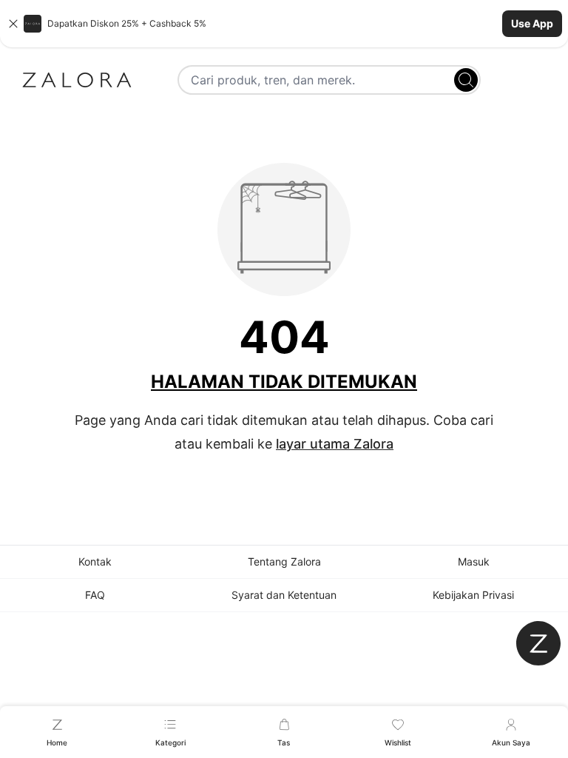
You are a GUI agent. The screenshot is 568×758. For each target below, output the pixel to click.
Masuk (474, 561)
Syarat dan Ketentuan (284, 594)
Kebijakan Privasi (473, 594)
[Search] (466, 80)
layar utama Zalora (334, 444)
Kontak (95, 561)
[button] (284, 23)
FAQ (95, 594)
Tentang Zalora (284, 561)
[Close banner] (13, 23)
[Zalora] (77, 80)
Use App (532, 23)
